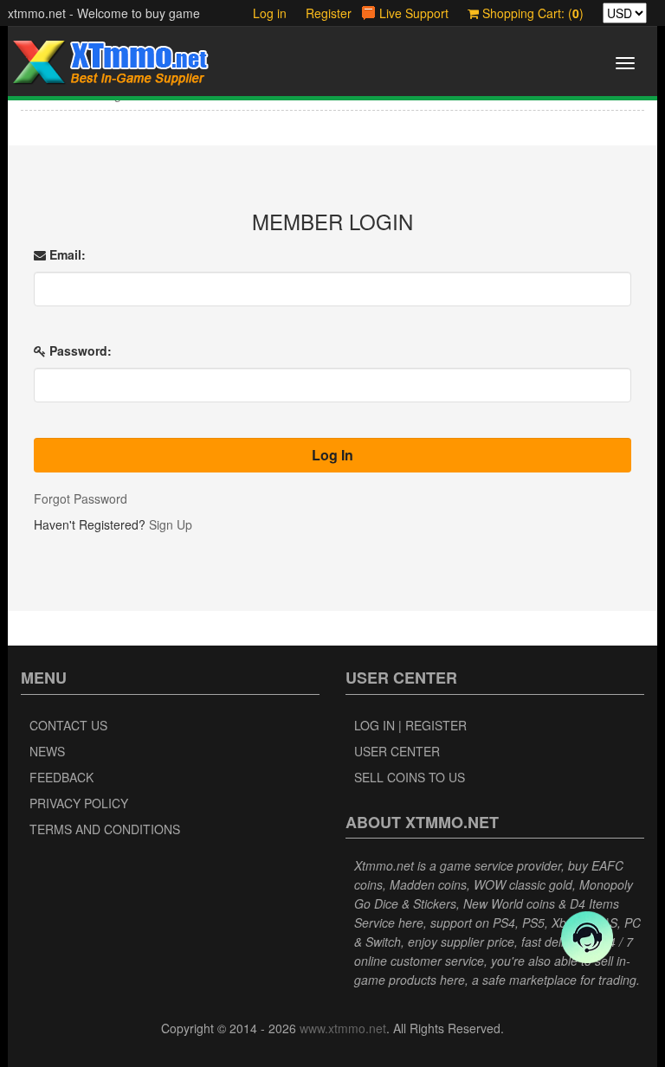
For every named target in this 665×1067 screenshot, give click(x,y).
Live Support (414, 13)
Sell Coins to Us (409, 777)
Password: (79, 350)
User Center (397, 751)
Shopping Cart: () (531, 13)
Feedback (61, 777)
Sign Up (170, 524)
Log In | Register (410, 725)
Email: (66, 254)
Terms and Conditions (104, 829)
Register (329, 13)
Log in (270, 13)
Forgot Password (80, 498)
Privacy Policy (78, 803)
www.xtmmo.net (343, 1028)
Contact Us (68, 725)
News (47, 751)
